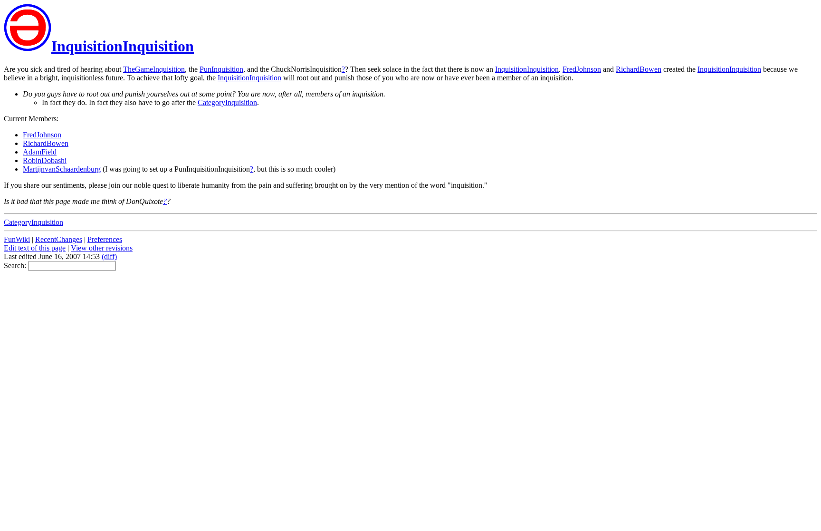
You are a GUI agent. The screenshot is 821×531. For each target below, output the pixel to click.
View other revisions (102, 248)
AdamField (40, 152)
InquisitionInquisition (122, 46)
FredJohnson (582, 69)
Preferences (104, 239)
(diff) (109, 256)
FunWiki (17, 239)
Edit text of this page (35, 248)
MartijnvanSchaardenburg (62, 169)
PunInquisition (221, 69)
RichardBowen (638, 69)
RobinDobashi (45, 160)
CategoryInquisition (227, 102)
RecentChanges (58, 239)
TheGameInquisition (154, 69)
